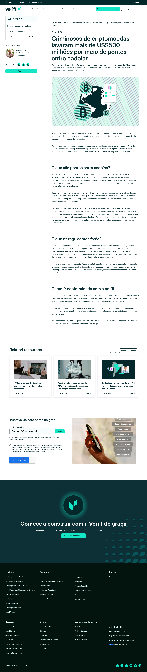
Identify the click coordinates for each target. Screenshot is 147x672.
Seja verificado (37, 2)
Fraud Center (10, 631)
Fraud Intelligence (12, 603)
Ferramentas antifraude (14, 653)
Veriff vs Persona (81, 640)
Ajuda (22, 2)
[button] (109, 351)
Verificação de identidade (15, 577)
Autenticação (79, 582)
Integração (79, 577)
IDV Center (9, 640)
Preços (56, 9)
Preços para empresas (117, 577)
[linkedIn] (19, 64)
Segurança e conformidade (119, 636)
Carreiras (43, 649)
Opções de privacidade (121, 645)
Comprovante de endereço (15, 581)
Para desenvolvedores (14, 644)
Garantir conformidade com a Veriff (20, 37)
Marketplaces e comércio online (51, 581)
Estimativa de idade (12, 594)
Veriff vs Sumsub (81, 631)
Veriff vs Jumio (80, 635)
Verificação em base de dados (16, 586)
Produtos (36, 9)
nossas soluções (68, 308)
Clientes (43, 631)
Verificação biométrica (14, 608)
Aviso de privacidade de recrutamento (123, 640)
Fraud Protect (11, 612)
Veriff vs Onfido (80, 627)
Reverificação (80, 599)
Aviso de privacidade (116, 627)
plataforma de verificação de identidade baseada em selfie (110, 321)
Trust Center (44, 644)
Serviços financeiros (47, 577)
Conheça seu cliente (82, 595)
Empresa (76, 9)
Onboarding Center (12, 635)
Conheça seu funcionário (84, 590)
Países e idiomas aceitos (49, 640)
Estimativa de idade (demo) (15, 649)
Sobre (43, 622)
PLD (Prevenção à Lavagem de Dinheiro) (20, 590)
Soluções (46, 9)
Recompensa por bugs (117, 631)
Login (10, 2)
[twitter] (28, 64)
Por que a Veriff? (46, 627)
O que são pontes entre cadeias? (19, 26)
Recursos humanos (47, 599)
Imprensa (43, 635)
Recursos (66, 9)
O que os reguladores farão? (17, 31)
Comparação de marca (86, 622)
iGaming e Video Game (48, 590)
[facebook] (23, 64)
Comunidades (45, 586)
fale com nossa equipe (89, 324)
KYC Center (10, 627)
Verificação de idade (13, 599)
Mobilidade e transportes (49, 594)
